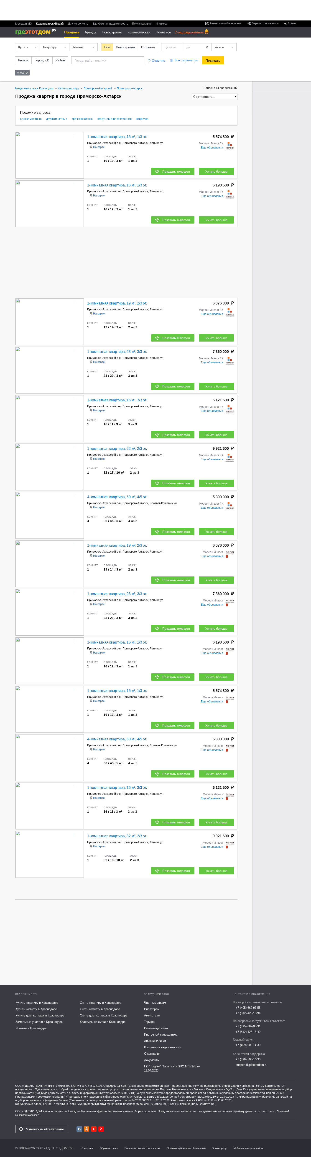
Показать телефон (176, 171)
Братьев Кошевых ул (163, 503)
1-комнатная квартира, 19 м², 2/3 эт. (117, 303)
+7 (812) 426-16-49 (248, 1032)
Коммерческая (138, 32)
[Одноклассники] (86, 1129)
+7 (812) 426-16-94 (248, 1013)
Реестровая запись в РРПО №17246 (192, 1100)
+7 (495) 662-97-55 (248, 1007)
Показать (213, 60)
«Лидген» (62, 1100)
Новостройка (125, 47)
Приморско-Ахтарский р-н (104, 143)
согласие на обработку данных (236, 1111)
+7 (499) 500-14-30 (248, 1045)
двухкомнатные (56, 119)
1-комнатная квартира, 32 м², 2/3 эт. (117, 448)
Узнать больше (216, 171)
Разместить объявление (44, 1129)
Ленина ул (156, 143)
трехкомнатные (82, 119)
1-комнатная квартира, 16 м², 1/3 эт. (117, 137)
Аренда (90, 32)
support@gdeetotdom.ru (251, 1064)
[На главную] (37, 32)
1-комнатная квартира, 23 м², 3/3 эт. (117, 352)
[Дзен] (101, 1129)
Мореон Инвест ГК (211, 143)
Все (107, 47)
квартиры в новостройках (114, 119)
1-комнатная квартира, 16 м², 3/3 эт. (117, 400)
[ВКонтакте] (79, 1129)
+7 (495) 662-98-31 (248, 1026)
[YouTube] (94, 1129)
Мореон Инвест (213, 552)
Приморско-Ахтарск (135, 143)
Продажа (71, 32)
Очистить (159, 60)
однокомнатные (31, 119)
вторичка (142, 119)
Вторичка (148, 47)
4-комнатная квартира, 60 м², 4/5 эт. (117, 497)
